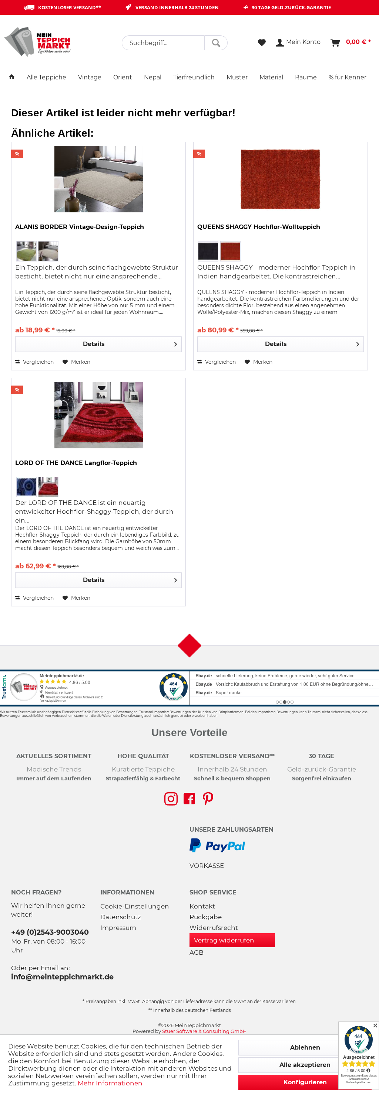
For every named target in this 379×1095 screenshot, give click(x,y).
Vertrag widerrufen (224, 940)
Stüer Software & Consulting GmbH (204, 1031)
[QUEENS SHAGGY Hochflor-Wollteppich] (280, 179)
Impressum (118, 927)
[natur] (48, 251)
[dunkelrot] (48, 487)
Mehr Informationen (110, 1083)
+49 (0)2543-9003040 (50, 932)
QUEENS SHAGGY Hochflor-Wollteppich (258, 226)
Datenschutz (120, 917)
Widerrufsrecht (214, 927)
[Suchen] (216, 42)
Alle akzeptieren (305, 1064)
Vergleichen (37, 362)
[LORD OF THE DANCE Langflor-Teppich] (98, 415)
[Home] (12, 77)
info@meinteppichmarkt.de (62, 976)
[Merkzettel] (261, 42)
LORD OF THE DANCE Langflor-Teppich (76, 462)
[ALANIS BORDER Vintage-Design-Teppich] (98, 179)
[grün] (26, 251)
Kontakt (202, 906)
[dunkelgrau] (208, 251)
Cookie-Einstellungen (134, 906)
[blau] (26, 487)
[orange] (230, 251)
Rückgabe (206, 917)
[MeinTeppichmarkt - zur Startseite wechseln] (40, 42)
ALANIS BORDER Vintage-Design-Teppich (79, 226)
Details (94, 344)
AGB (197, 952)
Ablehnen (305, 1047)
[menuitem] (175, 42)
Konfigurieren (305, 1082)
